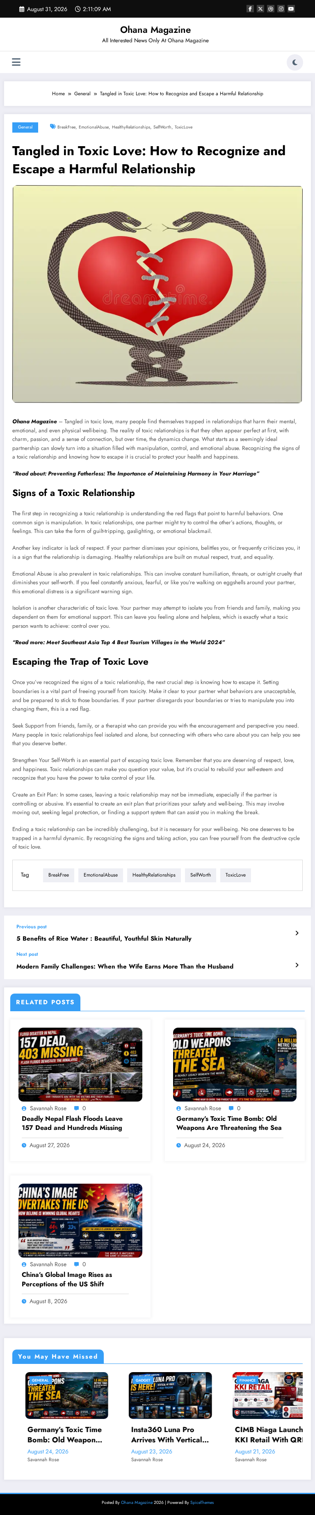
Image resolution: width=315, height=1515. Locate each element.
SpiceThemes (202, 1502)
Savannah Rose (48, 1108)
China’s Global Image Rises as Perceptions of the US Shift (67, 1279)
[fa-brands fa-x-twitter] (260, 8)
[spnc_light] (295, 62)
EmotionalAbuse (94, 127)
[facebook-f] (250, 8)
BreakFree (66, 127)
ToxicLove (183, 127)
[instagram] (281, 8)
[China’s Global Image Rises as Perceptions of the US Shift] (80, 1220)
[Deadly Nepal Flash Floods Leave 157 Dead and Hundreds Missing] (80, 1064)
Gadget (118, 1380)
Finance (223, 1380)
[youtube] (291, 8)
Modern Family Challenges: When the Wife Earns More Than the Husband (124, 966)
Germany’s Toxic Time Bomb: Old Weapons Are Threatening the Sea (229, 1123)
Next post (27, 954)
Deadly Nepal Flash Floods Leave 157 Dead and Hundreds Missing (72, 1123)
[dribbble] (270, 8)
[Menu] (16, 62)
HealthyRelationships (131, 127)
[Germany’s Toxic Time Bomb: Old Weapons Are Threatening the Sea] (235, 1064)
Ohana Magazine (155, 29)
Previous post (31, 927)
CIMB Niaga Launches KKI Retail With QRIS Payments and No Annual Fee (247, 1435)
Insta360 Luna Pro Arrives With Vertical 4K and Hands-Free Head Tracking (141, 1435)
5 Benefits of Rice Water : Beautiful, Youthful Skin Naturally (104, 938)
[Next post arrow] (297, 965)
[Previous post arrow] (297, 933)
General (25, 127)
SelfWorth (162, 127)
